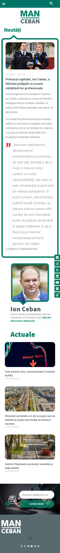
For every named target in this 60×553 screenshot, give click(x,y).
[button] (3, 3)
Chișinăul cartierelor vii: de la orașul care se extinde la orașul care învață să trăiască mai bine (30, 420)
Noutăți (12, 30)
